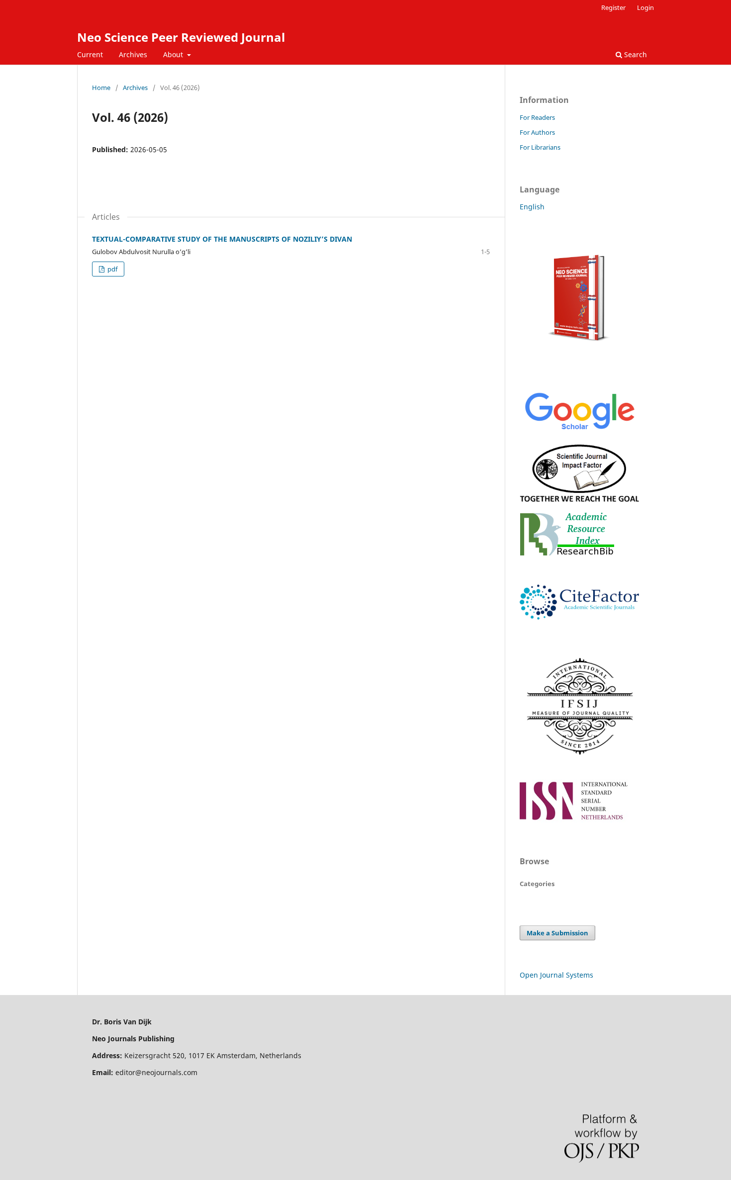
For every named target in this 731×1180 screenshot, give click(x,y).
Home (101, 87)
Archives (133, 54)
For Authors (537, 132)
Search (634, 54)
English (532, 206)
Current (90, 54)
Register (613, 7)
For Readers (537, 117)
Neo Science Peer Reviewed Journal (181, 37)
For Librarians (540, 147)
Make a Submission (557, 932)
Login (645, 7)
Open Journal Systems (556, 975)
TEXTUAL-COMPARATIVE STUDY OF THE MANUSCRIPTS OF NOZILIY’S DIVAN (222, 239)
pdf (111, 269)
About (174, 54)
